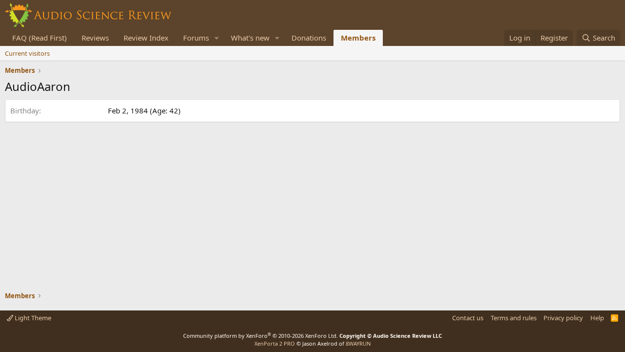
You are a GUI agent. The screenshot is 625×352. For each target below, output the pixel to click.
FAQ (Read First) (39, 38)
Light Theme (32, 317)
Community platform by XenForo (260, 335)
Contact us (467, 317)
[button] (217, 38)
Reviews (95, 38)
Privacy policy (563, 317)
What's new (250, 38)
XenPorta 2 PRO (274, 343)
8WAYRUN (358, 343)
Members (358, 38)
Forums (196, 38)
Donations (309, 38)
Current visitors (27, 53)
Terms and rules (514, 317)
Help (597, 317)
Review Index (146, 38)
